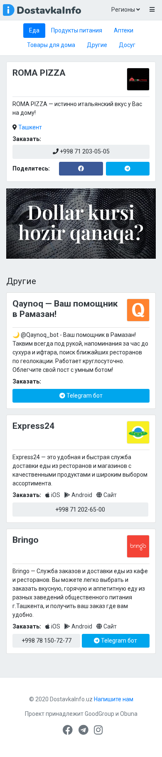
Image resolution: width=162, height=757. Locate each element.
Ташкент (30, 127)
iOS (55, 495)
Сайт (109, 495)
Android (81, 495)
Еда (34, 30)
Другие (97, 45)
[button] (152, 10)
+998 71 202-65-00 (80, 509)
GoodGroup (99, 713)
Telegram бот (84, 395)
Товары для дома (51, 45)
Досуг (127, 45)
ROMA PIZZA (39, 73)
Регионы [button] (123, 9)
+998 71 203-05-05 (84, 151)
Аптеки (123, 30)
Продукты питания (76, 30)
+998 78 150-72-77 (46, 640)
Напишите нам (113, 699)
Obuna (128, 713)
